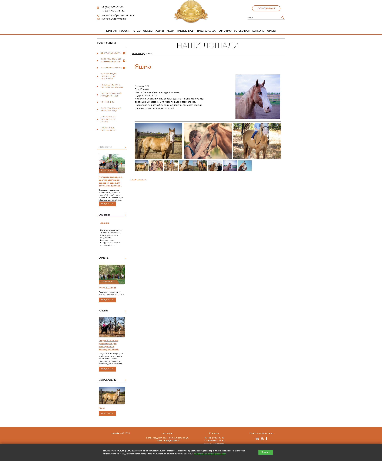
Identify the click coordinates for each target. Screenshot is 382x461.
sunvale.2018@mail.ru (114, 19)
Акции (170, 31)
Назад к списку (138, 179)
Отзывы (148, 31)
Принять (265, 452)
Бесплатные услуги (111, 53)
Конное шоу (107, 102)
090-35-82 (113, 11)
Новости (125, 31)
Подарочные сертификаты (108, 129)
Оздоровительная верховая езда (111, 109)
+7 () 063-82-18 (214, 438)
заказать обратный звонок (117, 15)
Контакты (258, 31)
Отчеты (271, 31)
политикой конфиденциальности (210, 453)
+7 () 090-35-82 (214, 441)
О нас (136, 31)
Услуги (159, 31)
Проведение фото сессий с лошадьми (112, 86)
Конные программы (111, 68)
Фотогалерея (241, 31)
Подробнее (107, 204)
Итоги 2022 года (107, 288)
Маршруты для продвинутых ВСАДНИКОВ (108, 76)
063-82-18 (112, 7)
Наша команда (206, 31)
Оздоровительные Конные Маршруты (111, 60)
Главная (111, 31)
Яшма (101, 408)
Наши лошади (185, 31)
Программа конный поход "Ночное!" (111, 95)
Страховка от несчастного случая (108, 119)
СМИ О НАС (225, 31)
